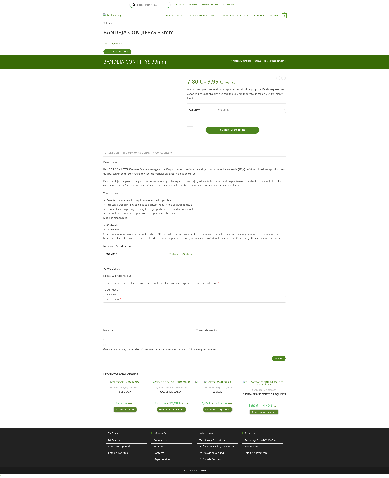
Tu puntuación (112, 289)
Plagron (137, 387)
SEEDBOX (125, 392)
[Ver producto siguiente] (283, 78)
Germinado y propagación (121, 387)
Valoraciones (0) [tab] (162, 152)
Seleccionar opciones (171, 409)
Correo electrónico (208, 330)
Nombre (109, 330)
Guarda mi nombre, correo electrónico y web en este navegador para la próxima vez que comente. (159, 349)
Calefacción (159, 387)
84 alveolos (188, 254)
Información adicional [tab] (136, 152)
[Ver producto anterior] (278, 78)
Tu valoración (112, 299)
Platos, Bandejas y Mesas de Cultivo (270, 60)
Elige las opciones (117, 51)
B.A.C (205, 387)
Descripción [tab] (112, 152)
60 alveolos (175, 254)
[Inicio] (229, 60)
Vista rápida (132, 381)
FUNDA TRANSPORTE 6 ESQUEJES (264, 394)
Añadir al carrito (232, 130)
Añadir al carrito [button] (125, 409)
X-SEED (217, 392)
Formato (195, 110)
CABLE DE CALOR (171, 392)
